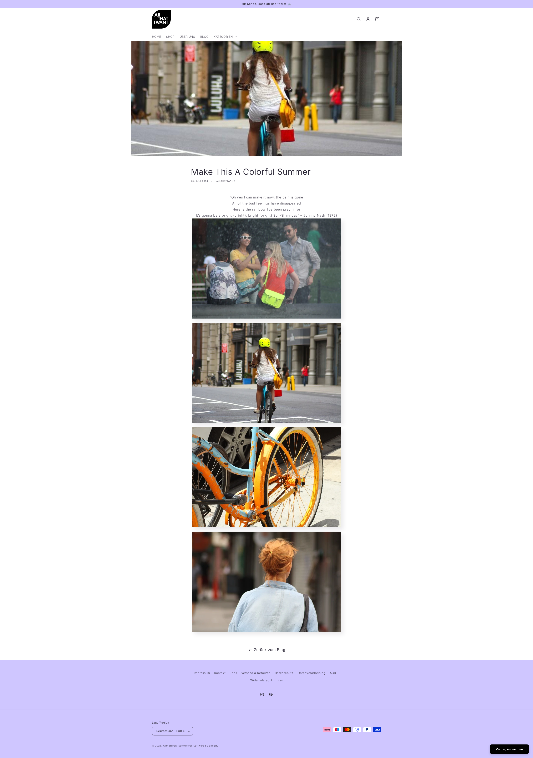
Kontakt (219, 673)
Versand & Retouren (255, 673)
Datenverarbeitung (311, 673)
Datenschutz (284, 673)
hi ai (280, 680)
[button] (225, 36)
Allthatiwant (170, 745)
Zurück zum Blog (269, 650)
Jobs (233, 673)
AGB (333, 673)
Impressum (202, 673)
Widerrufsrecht (261, 680)
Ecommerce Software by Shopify (198, 745)
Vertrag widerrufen (509, 749)
